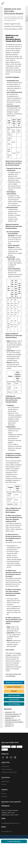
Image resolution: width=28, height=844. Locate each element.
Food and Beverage (10, 716)
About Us (3, 793)
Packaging (8, 726)
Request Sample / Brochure (14, 682)
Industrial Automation (11, 720)
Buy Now (14, 691)
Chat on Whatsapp (14, 704)
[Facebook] (7, 757)
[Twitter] (3, 757)
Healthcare (8, 718)
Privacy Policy (5, 766)
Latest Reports (5, 781)
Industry (12, 512)
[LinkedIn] (15, 757)
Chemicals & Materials (11, 714)
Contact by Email (14, 699)
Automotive (8, 712)
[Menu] (25, 3)
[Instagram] (11, 757)
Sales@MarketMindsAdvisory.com (10, 823)
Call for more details (14, 695)
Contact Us (4, 796)
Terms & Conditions (6, 769)
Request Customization (14, 687)
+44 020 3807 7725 (6, 831)
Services (3, 784)
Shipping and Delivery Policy (9, 772)
